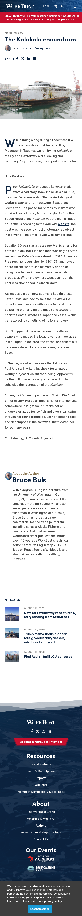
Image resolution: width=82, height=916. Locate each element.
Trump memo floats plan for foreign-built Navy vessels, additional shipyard (45, 637)
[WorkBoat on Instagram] (43, 731)
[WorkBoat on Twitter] (37, 731)
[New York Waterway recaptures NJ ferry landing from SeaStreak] (12, 614)
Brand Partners (41, 764)
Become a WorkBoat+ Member (41, 741)
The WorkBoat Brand (41, 811)
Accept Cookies (40, 908)
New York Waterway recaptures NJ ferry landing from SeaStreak (50, 614)
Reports (41, 778)
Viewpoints (42, 48)
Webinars (41, 784)
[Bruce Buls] (8, 48)
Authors (41, 825)
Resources (41, 755)
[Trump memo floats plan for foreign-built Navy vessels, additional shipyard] (12, 633)
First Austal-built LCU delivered (48, 656)
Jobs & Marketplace (41, 771)
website (63, 224)
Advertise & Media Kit (41, 818)
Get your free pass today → (61, 19)
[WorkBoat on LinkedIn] (49, 731)
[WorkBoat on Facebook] (32, 731)
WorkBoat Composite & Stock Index (41, 791)
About (41, 803)
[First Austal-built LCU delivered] (12, 656)
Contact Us (41, 839)
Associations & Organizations (41, 832)
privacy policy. (53, 901)
